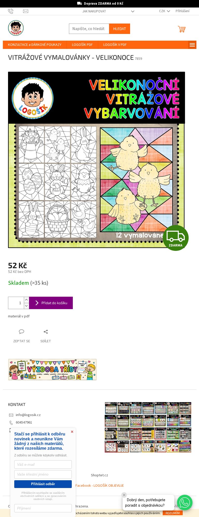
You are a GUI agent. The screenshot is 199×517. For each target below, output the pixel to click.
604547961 (24, 422)
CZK (162, 11)
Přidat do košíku (54, 303)
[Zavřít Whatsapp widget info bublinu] (124, 495)
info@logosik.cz (28, 415)
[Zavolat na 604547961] (15, 11)
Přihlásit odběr (43, 484)
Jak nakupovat (94, 11)
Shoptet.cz (99, 475)
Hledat (119, 28)
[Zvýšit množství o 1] (26, 300)
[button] (185, 502)
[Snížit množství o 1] (26, 306)
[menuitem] (35, 45)
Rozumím (173, 513)
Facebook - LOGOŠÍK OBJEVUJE (99, 485)
